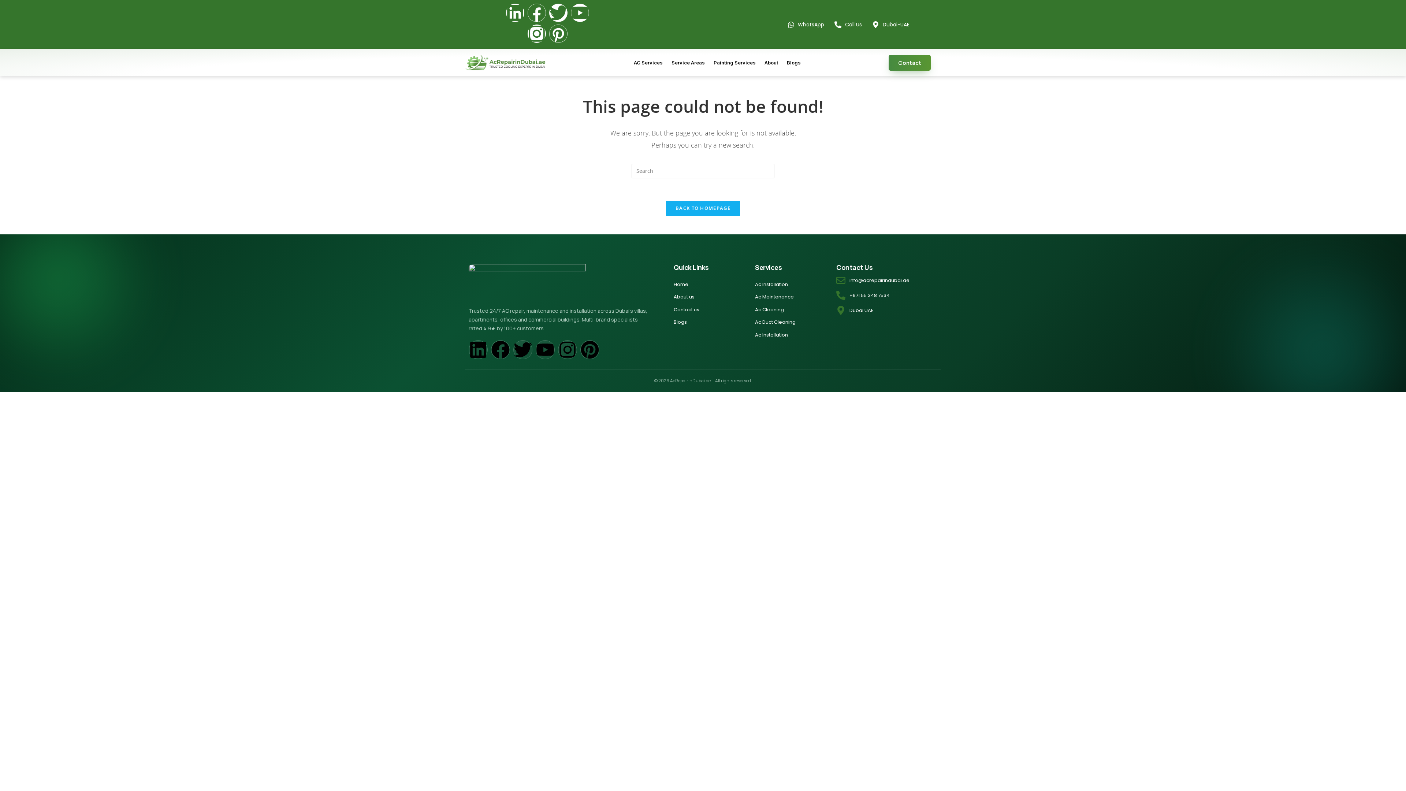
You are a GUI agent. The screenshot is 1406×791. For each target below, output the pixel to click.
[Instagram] (537, 34)
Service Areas (688, 63)
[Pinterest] (558, 34)
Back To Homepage (703, 208)
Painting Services (735, 63)
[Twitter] (558, 13)
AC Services (648, 63)
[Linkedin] (515, 13)
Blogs (794, 63)
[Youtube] (580, 13)
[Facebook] (537, 13)
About (771, 63)
